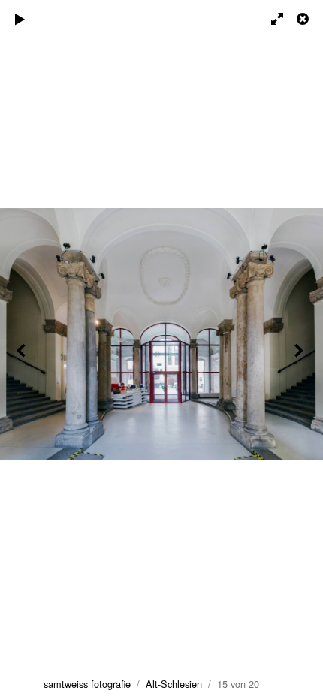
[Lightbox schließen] (304, 19)
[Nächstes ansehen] (300, 350)
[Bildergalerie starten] (20, 19)
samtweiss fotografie (87, 684)
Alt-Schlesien (174, 684)
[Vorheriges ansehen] (22, 350)
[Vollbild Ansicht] (270, 19)
